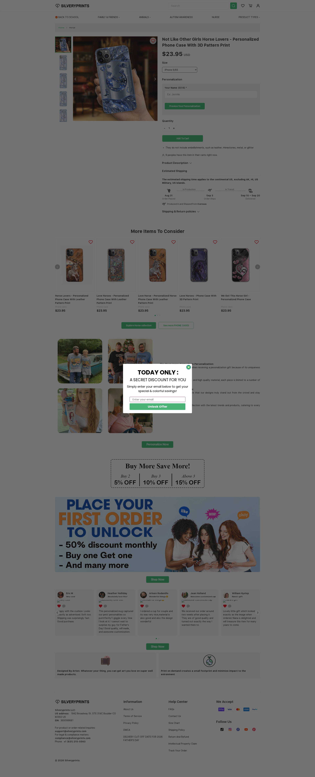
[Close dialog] (189, 367)
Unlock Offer (157, 406)
